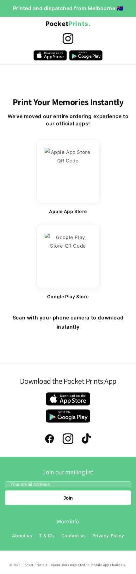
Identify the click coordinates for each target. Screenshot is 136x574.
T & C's (47, 535)
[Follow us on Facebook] (49, 438)
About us (22, 535)
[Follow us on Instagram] (68, 38)
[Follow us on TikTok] (86, 438)
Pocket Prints (34, 565)
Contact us (73, 535)
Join (68, 498)
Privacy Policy (108, 535)
